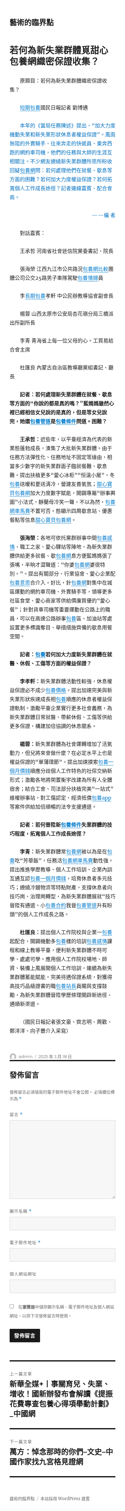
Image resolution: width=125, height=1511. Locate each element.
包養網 (27, 170)
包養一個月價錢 (48, 878)
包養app (101, 798)
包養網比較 (95, 269)
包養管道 (40, 421)
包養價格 (56, 690)
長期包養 (35, 296)
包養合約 (56, 905)
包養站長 (66, 986)
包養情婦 (88, 278)
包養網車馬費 (77, 860)
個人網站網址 (23, 1273)
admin (26, 1056)
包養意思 (20, 582)
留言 (16, 1114)
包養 (15, 484)
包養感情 (97, 941)
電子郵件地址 (25, 1242)
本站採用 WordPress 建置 (65, 1498)
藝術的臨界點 (32, 22)
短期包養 (30, 107)
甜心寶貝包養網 (53, 520)
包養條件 (66, 421)
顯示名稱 (21, 1211)
